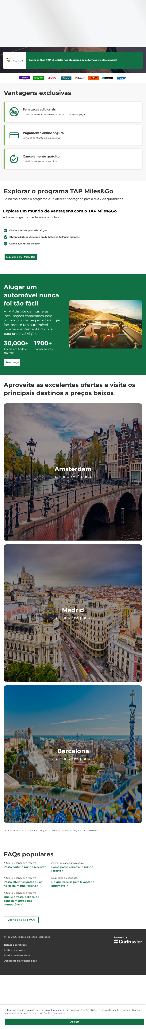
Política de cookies (54, 1012)
